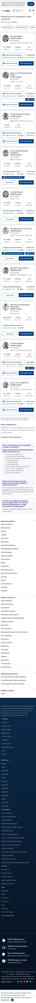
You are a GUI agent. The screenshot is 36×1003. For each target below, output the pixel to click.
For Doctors (5, 898)
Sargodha (4, 792)
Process (4, 754)
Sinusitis (3, 531)
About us (4, 722)
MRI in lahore (5, 869)
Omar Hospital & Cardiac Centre (12, 827)
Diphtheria (4, 590)
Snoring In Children (6, 555)
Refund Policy (6, 733)
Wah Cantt (5, 802)
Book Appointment (26, 63)
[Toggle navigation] (33, 10)
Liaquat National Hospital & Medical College (15, 862)
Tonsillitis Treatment (7, 621)
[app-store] (10, 921)
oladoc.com (30, 976)
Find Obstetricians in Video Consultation (13, 680)
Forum (3, 894)
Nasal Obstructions (7, 569)
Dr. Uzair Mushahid (16, 343)
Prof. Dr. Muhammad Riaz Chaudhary (19, 152)
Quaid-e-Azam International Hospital (13, 838)
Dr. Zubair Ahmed (16, 192)
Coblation (4, 656)
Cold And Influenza (6, 524)
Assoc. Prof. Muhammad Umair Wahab (21, 74)
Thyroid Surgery (6, 663)
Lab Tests (4, 908)
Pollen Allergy (5, 542)
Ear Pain (3, 580)
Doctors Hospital (7, 813)
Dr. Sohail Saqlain (16, 36)
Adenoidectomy (6, 667)
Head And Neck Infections (9, 573)
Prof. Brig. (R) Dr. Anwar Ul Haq (20, 229)
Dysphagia (4, 587)
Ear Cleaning (5, 639)
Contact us (5, 740)
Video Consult (11, 63)
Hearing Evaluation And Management (12, 618)
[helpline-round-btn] (29, 10)
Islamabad (5, 770)
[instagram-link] (21, 981)
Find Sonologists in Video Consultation (12, 684)
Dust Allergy (4, 538)
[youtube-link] (24, 981)
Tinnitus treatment (6, 642)
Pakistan (7, 418)
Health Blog (5, 891)
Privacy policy (6, 726)
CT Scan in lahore (7, 876)
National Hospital (7, 820)
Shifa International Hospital (10, 834)
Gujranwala (5, 785)
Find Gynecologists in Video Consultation (13, 677)
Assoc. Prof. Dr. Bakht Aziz (19, 383)
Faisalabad (5, 788)
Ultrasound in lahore (8, 884)
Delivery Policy (6, 729)
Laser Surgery (5, 660)
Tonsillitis (3, 535)
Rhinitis (3, 562)
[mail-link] (27, 981)
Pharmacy (5, 901)
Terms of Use (6, 744)
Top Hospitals (6, 809)
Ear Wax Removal (6, 628)
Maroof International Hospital (10, 845)
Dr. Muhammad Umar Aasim (20, 114)
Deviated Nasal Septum (8, 545)
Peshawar (5, 781)
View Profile (10, 182)
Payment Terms (7, 736)
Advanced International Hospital (11, 841)
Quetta (4, 799)
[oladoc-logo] (5, 10)
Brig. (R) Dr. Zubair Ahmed (19, 268)
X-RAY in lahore (6, 873)
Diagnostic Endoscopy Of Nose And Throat (14, 632)
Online (3, 693)
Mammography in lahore (9, 880)
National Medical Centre (9, 859)
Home (2, 418)
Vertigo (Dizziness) (6, 552)
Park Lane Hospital (7, 855)
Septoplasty (4, 649)
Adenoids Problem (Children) (10, 548)
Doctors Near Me (21, 27)
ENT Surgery (5, 625)
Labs (3, 905)
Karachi (4, 764)
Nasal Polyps (5, 566)
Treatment (26, 418)
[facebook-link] (18, 981)
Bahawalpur (5, 795)
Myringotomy (5, 646)
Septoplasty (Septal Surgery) (10, 614)
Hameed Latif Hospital (8, 817)
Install (31, 4)
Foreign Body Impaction (8, 611)
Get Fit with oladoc (7, 912)
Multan (4, 778)
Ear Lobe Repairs (6, 635)
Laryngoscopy (5, 607)
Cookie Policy (5, 1000)
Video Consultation (16, 418)
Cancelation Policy (7, 747)
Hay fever (4, 576)
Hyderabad (5, 806)
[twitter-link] (15, 981)
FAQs (3, 751)
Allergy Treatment (6, 600)
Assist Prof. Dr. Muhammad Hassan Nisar (19, 306)
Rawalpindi (5, 774)
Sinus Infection (5, 559)
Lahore (4, 767)
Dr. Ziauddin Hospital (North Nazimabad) (14, 852)
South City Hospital (7, 848)
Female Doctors (7, 27)
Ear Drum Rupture (6, 583)
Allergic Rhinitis (5, 528)
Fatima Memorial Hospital (9, 823)
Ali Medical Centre (7, 831)
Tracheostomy (5, 653)
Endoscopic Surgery (7, 604)
